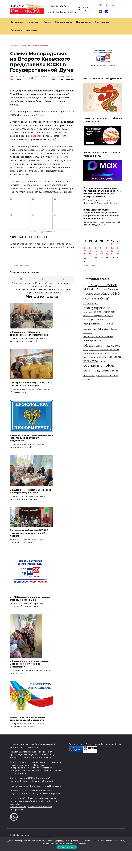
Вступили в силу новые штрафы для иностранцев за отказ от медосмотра (31, 438)
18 (90, 254)
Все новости (102, 22)
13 (101, 251)
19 (96, 254)
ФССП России (91, 298)
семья (102, 361)
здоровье (91, 323)
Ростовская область (97, 293)
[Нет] (128, 844)
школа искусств (92, 375)
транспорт (112, 371)
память (115, 345)
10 (85, 251)
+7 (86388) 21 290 (57, 6)
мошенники (87, 333)
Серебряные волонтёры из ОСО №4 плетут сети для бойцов (31, 384)
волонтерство (88, 312)
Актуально (17, 22)
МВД (86, 289)
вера (113, 308)
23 (118, 254)
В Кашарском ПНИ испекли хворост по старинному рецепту (30, 491)
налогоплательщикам (98, 336)
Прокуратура (83, 22)
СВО (116, 293)
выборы (98, 311)
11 (90, 251)
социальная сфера (20, 265)
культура (100, 328)
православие (91, 353)
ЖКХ (85, 285)
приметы (104, 353)
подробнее (59, 841)
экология (110, 375)
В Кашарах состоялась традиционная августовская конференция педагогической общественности (101, 214)
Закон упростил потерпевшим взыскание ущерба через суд (27, 718)
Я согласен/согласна (67, 847)
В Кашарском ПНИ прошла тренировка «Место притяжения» (29, 333)
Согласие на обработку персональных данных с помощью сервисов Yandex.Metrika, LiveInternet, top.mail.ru (33, 801)
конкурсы (111, 324)
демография (91, 319)
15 (112, 251)
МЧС (93, 289)
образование (96, 345)
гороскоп (109, 311)
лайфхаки (113, 329)
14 (107, 251)
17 (85, 254)
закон (103, 319)
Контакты (31, 30)
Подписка (16, 30)
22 (112, 254)
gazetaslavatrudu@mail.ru (62, 12)
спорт (88, 370)
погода (85, 350)
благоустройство (96, 308)
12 (96, 251)
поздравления (94, 350)
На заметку (33, 22)
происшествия (99, 357)
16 (118, 251)
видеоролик (35, 136)
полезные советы (109, 349)
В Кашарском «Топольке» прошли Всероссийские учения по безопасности (29, 664)
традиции (100, 370)
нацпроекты (92, 340)
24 (85, 257)
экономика (87, 379)
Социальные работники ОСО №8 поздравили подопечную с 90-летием (29, 533)
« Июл (86, 270)
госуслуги (106, 315)
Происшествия (63, 22)
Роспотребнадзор (107, 289)
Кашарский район (102, 285)
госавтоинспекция (91, 316)
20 (101, 254)
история (102, 324)
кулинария (87, 329)
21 (107, 254)
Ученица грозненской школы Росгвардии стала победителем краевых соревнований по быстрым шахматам (102, 192)
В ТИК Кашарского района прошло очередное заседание (30, 598)
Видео (47, 22)
